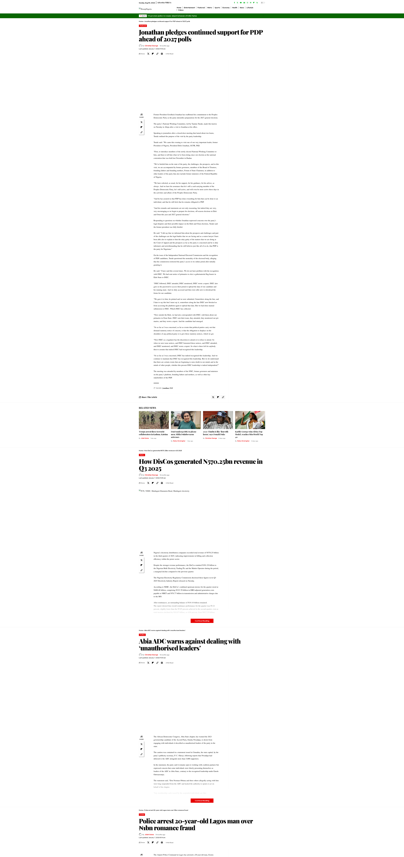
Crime (142, 814)
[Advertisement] (242, 91)
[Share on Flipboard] (153, 54)
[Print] (162, 54)
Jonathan (166, 388)
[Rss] (257, 2)
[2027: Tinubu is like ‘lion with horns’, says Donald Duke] (218, 420)
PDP (171, 388)
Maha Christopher (179, 441)
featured (143, 26)
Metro (142, 455)
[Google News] (244, 2)
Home (141, 21)
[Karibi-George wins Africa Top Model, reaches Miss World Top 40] (250, 420)
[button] (263, 16)
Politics (142, 635)
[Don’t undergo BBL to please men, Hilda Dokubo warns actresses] (186, 420)
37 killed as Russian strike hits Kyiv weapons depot (167, 16)
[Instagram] (247, 2)
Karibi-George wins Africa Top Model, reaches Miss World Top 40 (249, 434)
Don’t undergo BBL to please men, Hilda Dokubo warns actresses (183, 434)
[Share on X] (148, 54)
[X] (237, 2)
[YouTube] (240, 2)
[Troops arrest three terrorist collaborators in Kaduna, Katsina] (154, 420)
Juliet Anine (145, 438)
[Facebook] (234, 2)
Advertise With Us (164, 2)
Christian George (151, 46)
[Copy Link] (157, 54)
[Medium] (250, 2)
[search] (264, 9)
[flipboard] (254, 2)
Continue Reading (202, 621)
